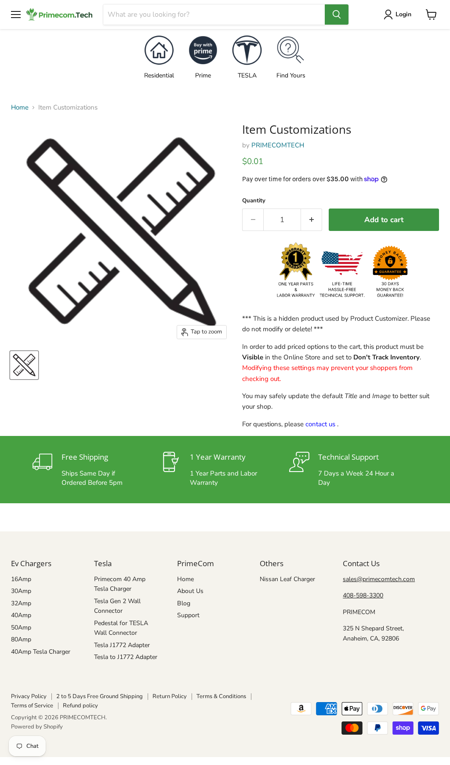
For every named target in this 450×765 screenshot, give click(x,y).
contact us (320, 424)
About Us (190, 591)
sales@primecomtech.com (379, 579)
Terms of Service (32, 706)
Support (188, 615)
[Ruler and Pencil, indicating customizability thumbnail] (24, 365)
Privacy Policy (29, 696)
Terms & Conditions (221, 696)
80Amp (21, 639)
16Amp (21, 579)
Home (20, 107)
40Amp (21, 615)
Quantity (253, 201)
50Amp (21, 627)
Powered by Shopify (37, 727)
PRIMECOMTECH (277, 145)
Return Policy (169, 696)
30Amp (21, 591)
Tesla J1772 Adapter (122, 645)
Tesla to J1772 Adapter (125, 657)
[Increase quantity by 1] (312, 220)
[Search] (336, 14)
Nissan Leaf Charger (287, 579)
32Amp (21, 603)
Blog (183, 603)
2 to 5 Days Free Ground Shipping (99, 696)
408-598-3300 (363, 595)
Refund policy (80, 706)
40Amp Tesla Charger (40, 652)
